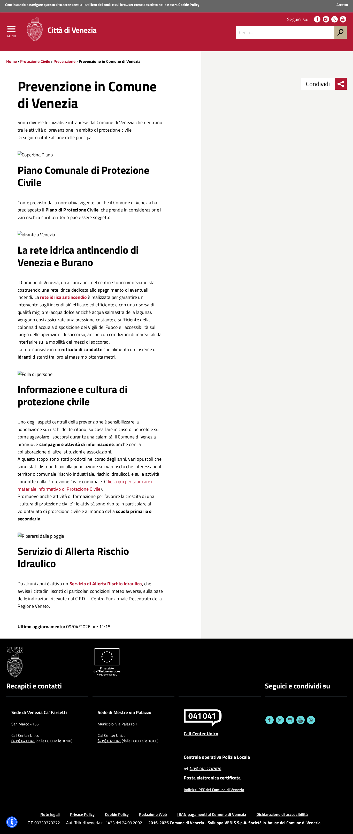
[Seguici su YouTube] (343, 19)
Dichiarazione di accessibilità (282, 814)
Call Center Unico (201, 733)
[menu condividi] (341, 84)
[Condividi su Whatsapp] (311, 720)
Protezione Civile (35, 61)
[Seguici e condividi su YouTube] (300, 720)
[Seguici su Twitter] (334, 19)
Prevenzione (64, 61)
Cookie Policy (188, 4)
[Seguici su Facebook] (317, 19)
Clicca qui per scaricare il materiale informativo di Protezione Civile (86, 485)
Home (11, 61)
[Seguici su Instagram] (326, 19)
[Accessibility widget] (12, 822)
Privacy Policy (82, 814)
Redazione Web (153, 814)
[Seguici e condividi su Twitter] (280, 720)
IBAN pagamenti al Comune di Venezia (211, 814)
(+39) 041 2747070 (205, 769)
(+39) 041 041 (23, 741)
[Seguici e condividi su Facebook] (269, 720)
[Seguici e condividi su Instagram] (290, 720)
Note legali (50, 814)
